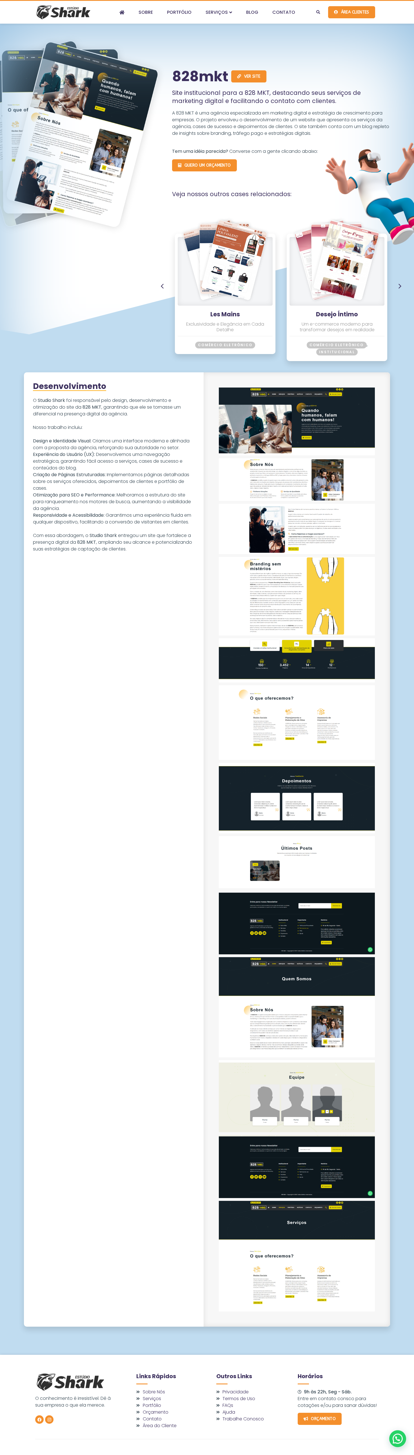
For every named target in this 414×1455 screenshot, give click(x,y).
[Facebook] (39, 1419)
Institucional (337, 352)
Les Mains (225, 314)
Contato (283, 12)
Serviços (217, 12)
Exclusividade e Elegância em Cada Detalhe (225, 327)
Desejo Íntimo (337, 314)
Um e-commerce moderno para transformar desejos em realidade (337, 327)
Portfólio (179, 12)
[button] (318, 12)
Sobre (146, 12)
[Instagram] (49, 1419)
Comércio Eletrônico (225, 345)
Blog (252, 12)
